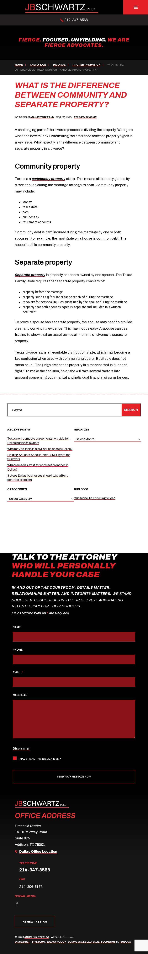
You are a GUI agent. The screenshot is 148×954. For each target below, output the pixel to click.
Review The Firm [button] (35, 921)
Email (18, 672)
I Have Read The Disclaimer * (39, 758)
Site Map (38, 941)
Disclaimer (21, 748)
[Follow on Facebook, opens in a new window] (17, 904)
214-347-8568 (76, 20)
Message (20, 695)
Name (17, 627)
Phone (18, 649)
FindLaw (125, 941)
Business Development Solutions (92, 941)
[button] (136, 7)
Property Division (85, 116)
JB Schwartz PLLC (42, 116)
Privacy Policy (55, 941)
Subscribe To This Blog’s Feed (94, 498)
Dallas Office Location (38, 852)
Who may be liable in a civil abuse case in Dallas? (39, 449)
